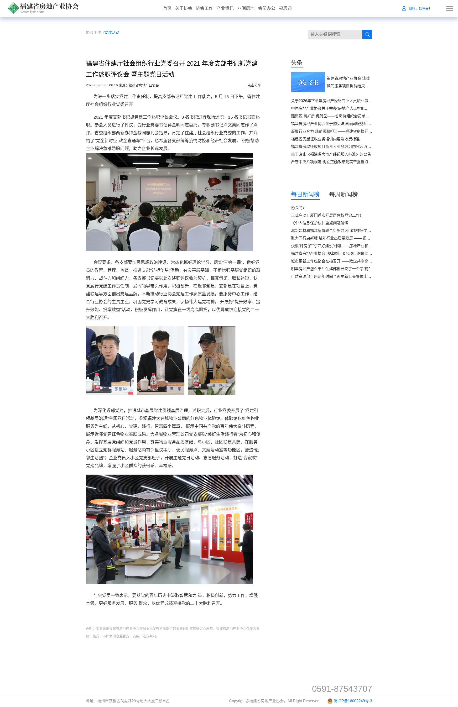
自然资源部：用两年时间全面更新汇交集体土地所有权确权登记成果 (348, 276)
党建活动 (112, 33)
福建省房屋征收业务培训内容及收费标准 (325, 139)
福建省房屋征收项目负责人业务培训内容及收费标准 (335, 147)
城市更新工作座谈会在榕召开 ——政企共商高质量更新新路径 (343, 261)
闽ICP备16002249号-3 (353, 701)
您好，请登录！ (420, 8)
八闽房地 (246, 8)
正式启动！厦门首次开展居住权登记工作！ (327, 215)
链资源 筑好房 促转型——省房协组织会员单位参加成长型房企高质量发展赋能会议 (360, 116)
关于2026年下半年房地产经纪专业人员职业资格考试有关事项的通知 (348, 101)
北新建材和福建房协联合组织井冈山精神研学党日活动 (337, 231)
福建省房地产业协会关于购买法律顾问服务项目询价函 (337, 124)
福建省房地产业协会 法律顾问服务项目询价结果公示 (335, 253)
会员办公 (266, 8)
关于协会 (183, 8)
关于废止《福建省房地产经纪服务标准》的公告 (331, 154)
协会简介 (298, 208)
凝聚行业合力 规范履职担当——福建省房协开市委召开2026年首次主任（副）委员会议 (364, 131)
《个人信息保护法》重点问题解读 (319, 223)
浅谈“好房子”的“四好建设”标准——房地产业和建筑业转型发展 (343, 246)
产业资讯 (225, 8)
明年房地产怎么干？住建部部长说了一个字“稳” (330, 269)
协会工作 (204, 8)
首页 (167, 8)
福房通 (285, 8)
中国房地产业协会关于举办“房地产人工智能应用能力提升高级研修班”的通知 (355, 108)
